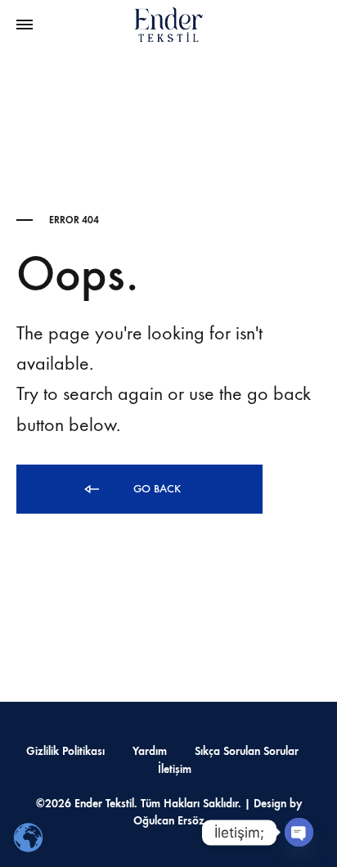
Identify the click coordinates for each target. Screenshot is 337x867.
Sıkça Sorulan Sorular (247, 751)
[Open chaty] (299, 832)
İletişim (174, 769)
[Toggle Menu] (24, 25)
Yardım (150, 751)
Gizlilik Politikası (65, 751)
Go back (155, 489)
